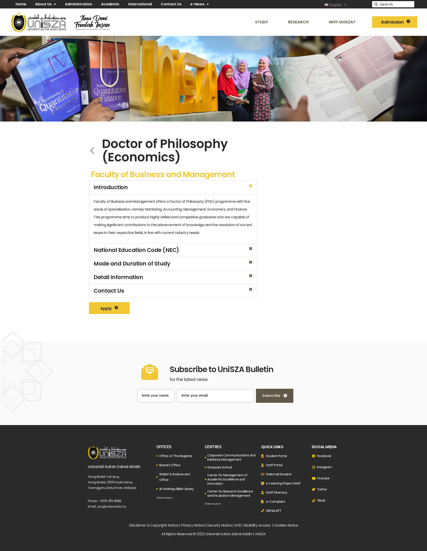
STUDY (261, 22)
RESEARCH (298, 22)
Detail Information (118, 277)
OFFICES (163, 447)
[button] (173, 187)
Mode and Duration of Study (132, 263)
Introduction (111, 187)
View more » (164, 497)
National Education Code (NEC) (136, 250)
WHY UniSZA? (342, 22)
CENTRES (213, 447)
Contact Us (109, 291)
